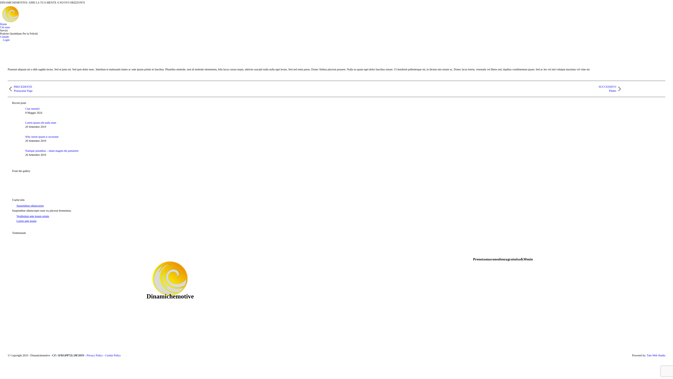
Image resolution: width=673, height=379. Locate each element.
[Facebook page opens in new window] (14, 305)
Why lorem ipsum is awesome (42, 136)
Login (6, 39)
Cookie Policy (113, 355)
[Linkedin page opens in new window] (24, 305)
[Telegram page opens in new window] (30, 305)
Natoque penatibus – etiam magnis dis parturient (51, 150)
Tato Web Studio (656, 355)
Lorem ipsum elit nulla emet (40, 122)
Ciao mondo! (32, 108)
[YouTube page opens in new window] (19, 305)
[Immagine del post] (17, 112)
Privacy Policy (95, 355)
